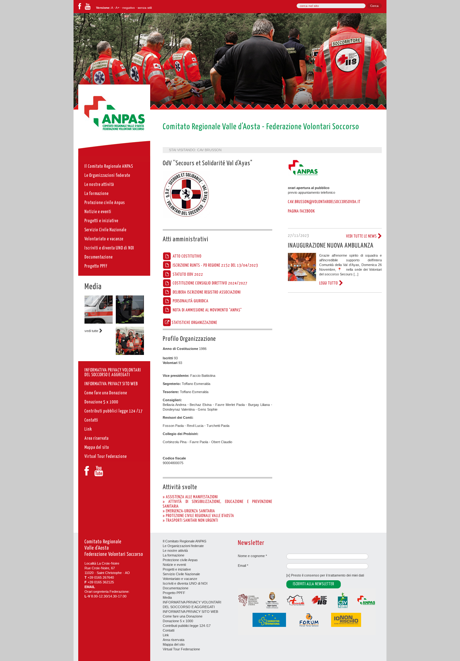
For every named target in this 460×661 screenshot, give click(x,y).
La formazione (173, 555)
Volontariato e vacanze (180, 579)
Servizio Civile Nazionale (181, 574)
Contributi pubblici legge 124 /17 (187, 626)
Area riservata (173, 640)
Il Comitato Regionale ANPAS (184, 541)
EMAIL (89, 587)
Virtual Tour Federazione (181, 649)
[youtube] (87, 7)
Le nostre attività (175, 550)
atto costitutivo (187, 256)
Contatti (168, 630)
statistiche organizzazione (194, 322)
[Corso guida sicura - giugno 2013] (98, 322)
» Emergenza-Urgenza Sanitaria (189, 511)
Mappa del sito (174, 644)
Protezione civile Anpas (180, 560)
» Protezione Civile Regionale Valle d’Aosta (198, 516)
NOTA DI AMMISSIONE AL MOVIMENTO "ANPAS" (207, 310)
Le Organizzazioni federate (183, 546)
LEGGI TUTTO (329, 283)
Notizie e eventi (174, 564)
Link (166, 635)
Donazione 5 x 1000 (178, 621)
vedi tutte (91, 331)
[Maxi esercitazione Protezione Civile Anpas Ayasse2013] (130, 354)
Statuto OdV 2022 (187, 274)
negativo (128, 7)
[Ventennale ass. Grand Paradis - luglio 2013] (130, 322)
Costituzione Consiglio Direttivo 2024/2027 (210, 283)
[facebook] (79, 7)
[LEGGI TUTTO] (302, 280)
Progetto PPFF (174, 593)
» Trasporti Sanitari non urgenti (190, 520)
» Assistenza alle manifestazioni (190, 497)
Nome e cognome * (252, 556)
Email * (243, 565)
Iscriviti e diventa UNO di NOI (185, 583)
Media (93, 287)
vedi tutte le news (362, 236)
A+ (117, 7)
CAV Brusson (209, 150)
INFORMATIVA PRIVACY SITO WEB (190, 611)
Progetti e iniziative (177, 569)
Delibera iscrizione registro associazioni (206, 292)
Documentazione (175, 588)
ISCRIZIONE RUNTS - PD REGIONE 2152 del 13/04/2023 (215, 265)
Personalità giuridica (190, 301)
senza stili (145, 7)
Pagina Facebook (301, 211)
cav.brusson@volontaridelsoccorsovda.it (324, 202)
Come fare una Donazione (182, 616)
